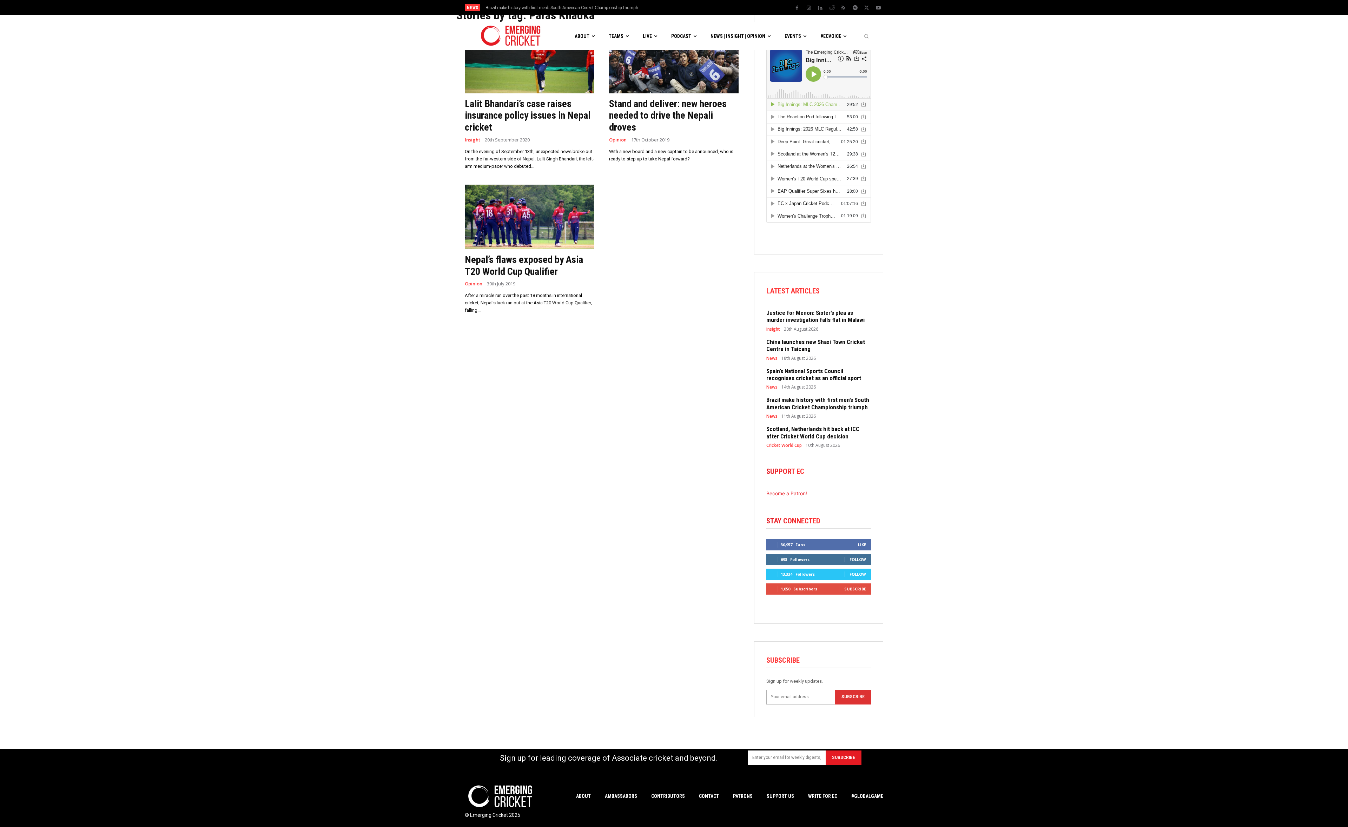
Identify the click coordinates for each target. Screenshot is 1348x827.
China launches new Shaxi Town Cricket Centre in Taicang (815, 345)
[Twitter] (867, 8)
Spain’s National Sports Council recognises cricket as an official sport (813, 375)
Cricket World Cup (784, 445)
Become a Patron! (786, 493)
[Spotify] (855, 8)
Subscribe (855, 588)
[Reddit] (832, 8)
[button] (866, 36)
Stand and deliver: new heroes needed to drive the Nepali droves (668, 115)
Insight (472, 140)
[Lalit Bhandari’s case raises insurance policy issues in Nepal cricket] (529, 60)
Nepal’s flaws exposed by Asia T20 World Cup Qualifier (524, 265)
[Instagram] (809, 8)
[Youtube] (878, 8)
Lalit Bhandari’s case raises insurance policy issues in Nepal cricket (527, 115)
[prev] (722, 7)
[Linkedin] (820, 8)
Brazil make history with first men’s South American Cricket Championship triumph (561, 7)
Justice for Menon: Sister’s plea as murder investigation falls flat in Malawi (815, 316)
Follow (858, 559)
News (772, 358)
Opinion (618, 140)
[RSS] (843, 8)
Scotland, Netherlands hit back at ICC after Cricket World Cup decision (812, 432)
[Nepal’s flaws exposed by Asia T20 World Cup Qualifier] (529, 217)
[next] (733, 7)
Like (862, 544)
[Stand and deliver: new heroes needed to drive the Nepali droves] (674, 60)
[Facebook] (797, 8)
